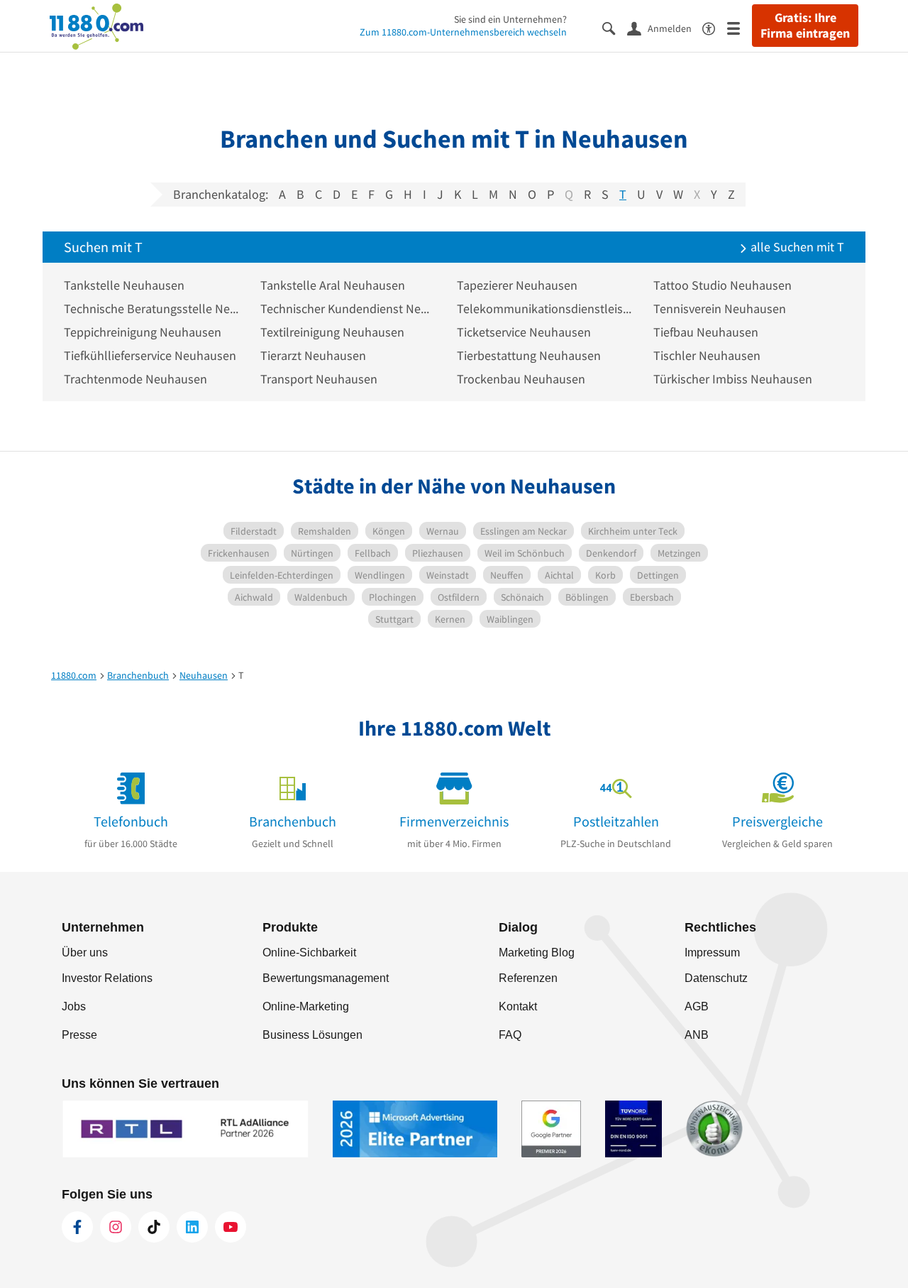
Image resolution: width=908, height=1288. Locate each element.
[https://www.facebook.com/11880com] (77, 1227)
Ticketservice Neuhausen (524, 332)
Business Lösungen (312, 1035)
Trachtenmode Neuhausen (135, 379)
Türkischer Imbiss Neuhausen (732, 379)
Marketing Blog (537, 952)
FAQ (510, 1035)
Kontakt (518, 1006)
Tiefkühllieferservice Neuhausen (150, 355)
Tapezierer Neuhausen (517, 285)
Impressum (712, 952)
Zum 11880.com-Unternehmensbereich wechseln (463, 32)
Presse (79, 1035)
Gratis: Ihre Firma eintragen (805, 25)
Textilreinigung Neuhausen (332, 332)
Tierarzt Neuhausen (313, 355)
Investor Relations (107, 978)
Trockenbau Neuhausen (521, 379)
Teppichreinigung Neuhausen (142, 332)
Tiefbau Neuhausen (705, 332)
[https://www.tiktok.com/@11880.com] (154, 1227)
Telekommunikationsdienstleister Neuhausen (544, 308)
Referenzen (528, 978)
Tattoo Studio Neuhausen (722, 285)
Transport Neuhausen (318, 379)
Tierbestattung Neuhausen (529, 355)
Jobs (74, 1006)
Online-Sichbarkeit (309, 952)
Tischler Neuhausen (706, 355)
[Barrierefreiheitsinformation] (714, 27)
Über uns (85, 952)
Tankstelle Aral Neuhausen (332, 285)
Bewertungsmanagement (325, 978)
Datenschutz (716, 978)
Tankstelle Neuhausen (124, 285)
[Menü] (739, 27)
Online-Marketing (305, 1006)
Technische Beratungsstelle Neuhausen (151, 308)
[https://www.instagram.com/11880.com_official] (115, 1227)
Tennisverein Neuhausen (719, 308)
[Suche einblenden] (614, 27)
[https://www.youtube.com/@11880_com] (230, 1227)
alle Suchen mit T (796, 247)
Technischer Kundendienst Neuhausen (348, 308)
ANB (697, 1035)
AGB (697, 1006)
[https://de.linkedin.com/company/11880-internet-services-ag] (192, 1227)
